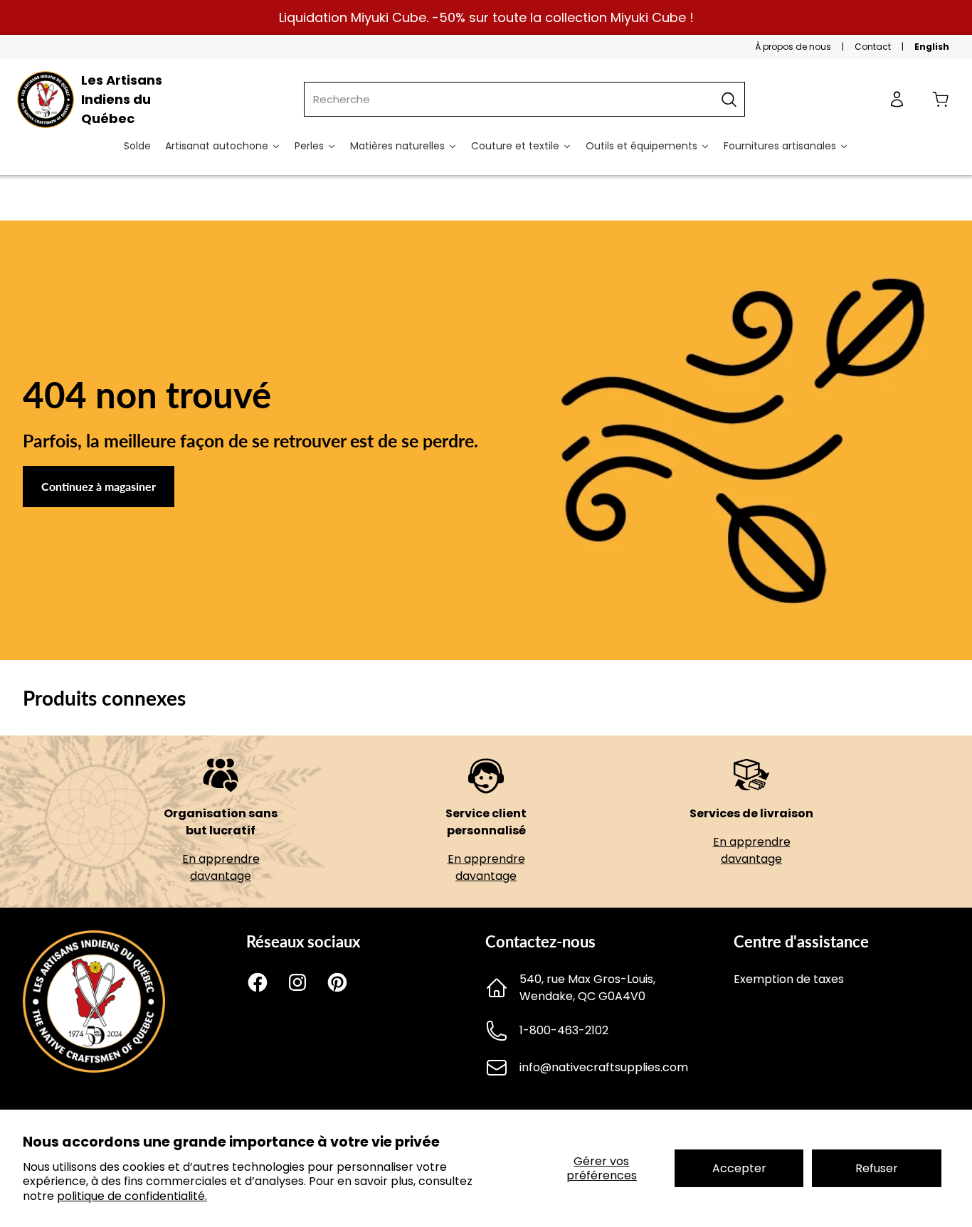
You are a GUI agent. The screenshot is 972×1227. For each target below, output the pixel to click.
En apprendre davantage (221, 867)
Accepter (739, 1168)
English (931, 47)
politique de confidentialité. (132, 1196)
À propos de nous (793, 47)
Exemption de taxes (789, 979)
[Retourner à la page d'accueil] (94, 1069)
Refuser (876, 1168)
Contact (873, 47)
